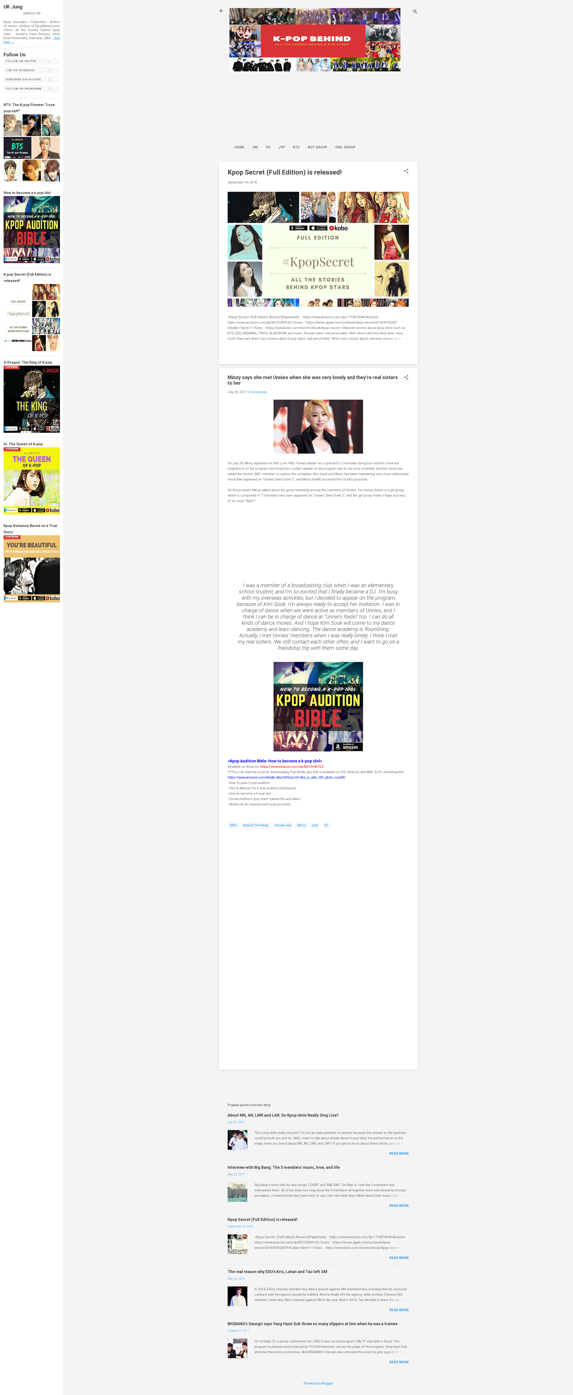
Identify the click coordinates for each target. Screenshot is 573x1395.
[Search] (415, 12)
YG (268, 147)
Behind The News (256, 825)
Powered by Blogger (318, 1383)
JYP (281, 147)
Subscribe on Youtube (23, 79)
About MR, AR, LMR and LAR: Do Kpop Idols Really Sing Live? (283, 1115)
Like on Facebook (20, 70)
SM (255, 147)
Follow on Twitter (21, 61)
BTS (296, 147)
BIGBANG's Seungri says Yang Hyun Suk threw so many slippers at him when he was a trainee (313, 1323)
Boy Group (317, 147)
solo (315, 825)
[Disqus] (318, 887)
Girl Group (345, 147)
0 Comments (257, 392)
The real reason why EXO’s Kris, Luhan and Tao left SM (277, 1271)
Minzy (301, 825)
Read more (399, 1154)
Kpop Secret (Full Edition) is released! (285, 172)
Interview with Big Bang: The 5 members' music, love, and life (284, 1167)
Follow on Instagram (23, 88)
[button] (406, 171)
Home (239, 147)
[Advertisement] (295, 106)
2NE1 (233, 825)
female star (282, 825)
